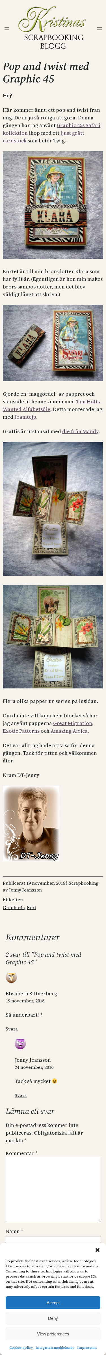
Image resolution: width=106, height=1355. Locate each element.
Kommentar (22, 1153)
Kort (31, 907)
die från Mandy (80, 431)
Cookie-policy (21, 1347)
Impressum (87, 1347)
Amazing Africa (69, 730)
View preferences (53, 1333)
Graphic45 (14, 907)
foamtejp (25, 416)
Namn (14, 1231)
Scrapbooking (83, 883)
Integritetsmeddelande (55, 1347)
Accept (53, 1302)
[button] (97, 1250)
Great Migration (72, 723)
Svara (12, 1029)
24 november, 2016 (34, 1067)
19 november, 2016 (25, 1001)
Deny (53, 1318)
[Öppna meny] (6, 28)
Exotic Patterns (21, 730)
